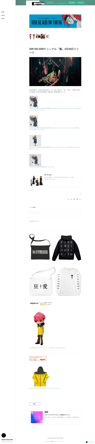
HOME (2, 12)
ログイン (81, 2)
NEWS (3, 18)
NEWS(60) (31, 190)
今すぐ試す (71, 2)
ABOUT (3, 15)
